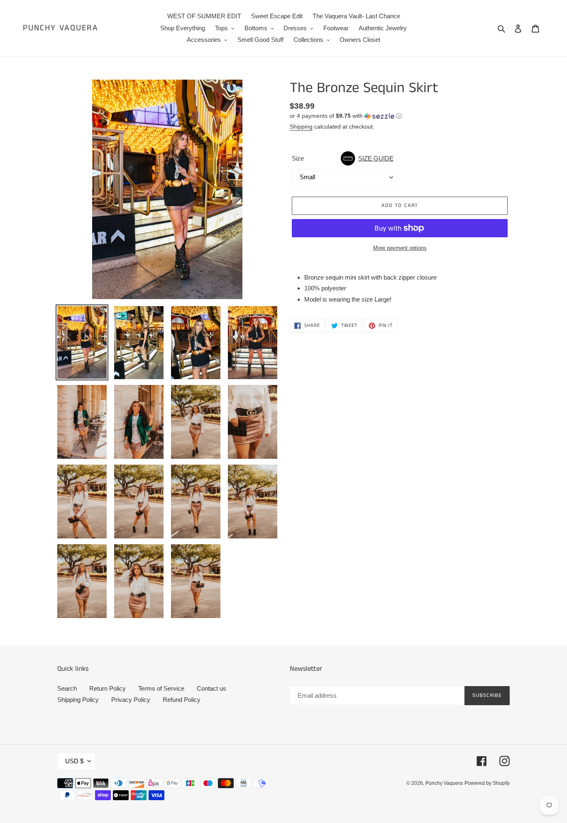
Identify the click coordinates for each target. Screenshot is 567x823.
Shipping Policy (78, 699)
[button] (346, 116)
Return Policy (107, 688)
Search (67, 688)
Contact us (211, 688)
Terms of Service (161, 688)
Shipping (301, 126)
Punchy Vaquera (60, 28)
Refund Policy (181, 699)
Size (342, 158)
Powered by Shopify (487, 783)
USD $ (74, 761)
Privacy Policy (130, 699)
